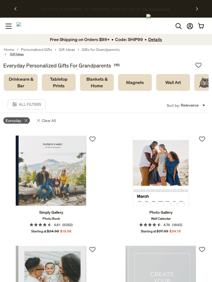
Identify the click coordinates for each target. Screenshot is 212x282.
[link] (21, 82)
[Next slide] (204, 83)
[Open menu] (9, 26)
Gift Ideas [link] (67, 49)
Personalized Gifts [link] (36, 49)
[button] (190, 26)
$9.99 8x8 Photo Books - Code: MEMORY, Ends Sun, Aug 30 (90, 8)
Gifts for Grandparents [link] (101, 49)
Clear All (49, 120)
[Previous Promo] (17, 8)
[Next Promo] (197, 8)
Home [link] (9, 49)
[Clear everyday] (26, 120)
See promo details (154, 8)
